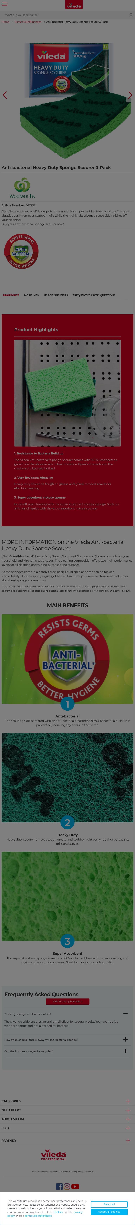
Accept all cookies (109, 1211)
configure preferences (38, 1215)
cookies (58, 1212)
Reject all (109, 1204)
